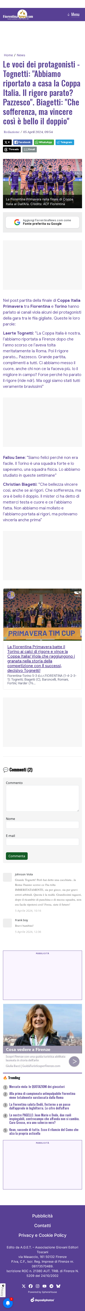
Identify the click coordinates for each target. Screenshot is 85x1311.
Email (31, 149)
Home (8, 55)
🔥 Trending (11, 1077)
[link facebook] (31, 1285)
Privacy (2, 1291)
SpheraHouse (49, 1291)
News (21, 55)
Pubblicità (42, 1215)
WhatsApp (45, 142)
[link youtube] (44, 1285)
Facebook (24, 142)
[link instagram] (38, 1285)
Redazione (12, 132)
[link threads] (58, 1285)
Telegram (66, 142)
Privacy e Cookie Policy (42, 1235)
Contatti (42, 1225)
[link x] (24, 1285)
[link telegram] (51, 1285)
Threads (13, 149)
